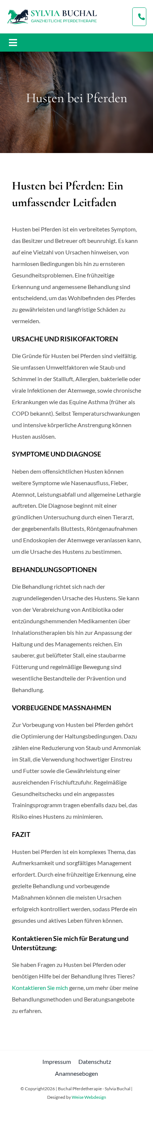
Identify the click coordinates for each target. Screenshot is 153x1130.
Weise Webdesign (89, 1097)
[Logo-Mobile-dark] (52, 10)
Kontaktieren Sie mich (40, 987)
